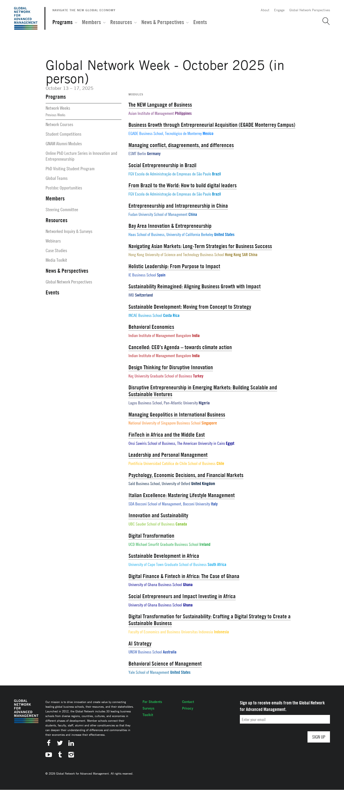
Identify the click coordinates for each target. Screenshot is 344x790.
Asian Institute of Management (151, 113)
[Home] (25, 18)
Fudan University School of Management (157, 214)
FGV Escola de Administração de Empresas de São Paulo (169, 173)
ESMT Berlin (137, 153)
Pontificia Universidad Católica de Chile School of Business (172, 463)
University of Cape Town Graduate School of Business (167, 564)
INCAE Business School (145, 315)
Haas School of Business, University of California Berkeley (170, 234)
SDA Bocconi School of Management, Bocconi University (169, 503)
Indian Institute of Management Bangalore (159, 335)
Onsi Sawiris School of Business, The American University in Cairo (177, 443)
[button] (324, 21)
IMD (131, 295)
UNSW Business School (145, 651)
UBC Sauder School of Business (151, 524)
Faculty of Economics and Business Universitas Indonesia (170, 631)
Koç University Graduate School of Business (160, 375)
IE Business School (142, 274)
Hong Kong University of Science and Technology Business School (176, 254)
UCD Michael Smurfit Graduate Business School (163, 544)
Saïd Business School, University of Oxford (159, 483)
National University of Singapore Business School (164, 422)
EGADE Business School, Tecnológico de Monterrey (165, 133)
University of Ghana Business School (155, 584)
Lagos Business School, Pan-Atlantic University (163, 402)
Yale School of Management (148, 672)
